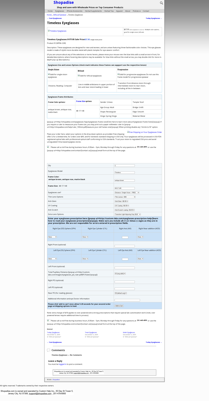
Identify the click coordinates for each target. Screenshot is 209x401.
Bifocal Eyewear (59, 15)
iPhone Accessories (74, 11)
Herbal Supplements (93, 11)
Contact (146, 11)
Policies (136, 11)
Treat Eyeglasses (91, 332)
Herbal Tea (109, 11)
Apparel (119, 11)
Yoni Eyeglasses (54, 18)
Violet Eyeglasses (129, 332)
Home (50, 11)
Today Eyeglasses (154, 18)
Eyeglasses (59, 11)
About (127, 11)
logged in (62, 364)
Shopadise (56, 380)
